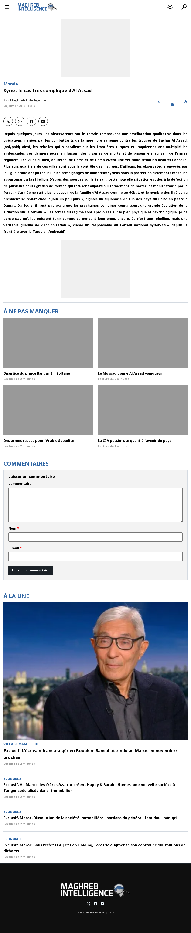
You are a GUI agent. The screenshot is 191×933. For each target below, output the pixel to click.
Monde (10, 84)
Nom (13, 528)
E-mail (15, 548)
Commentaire (19, 483)
